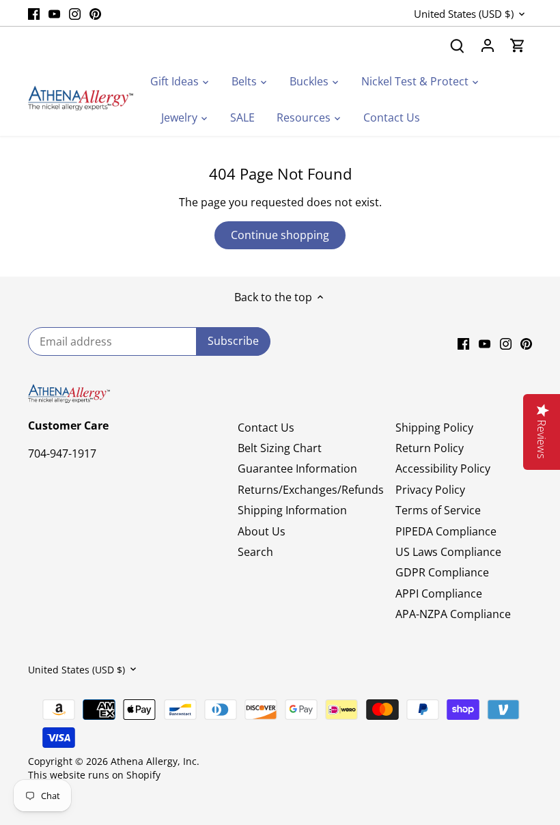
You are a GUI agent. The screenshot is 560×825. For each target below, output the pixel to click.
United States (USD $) (464, 14)
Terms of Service (438, 510)
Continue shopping (280, 234)
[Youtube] (54, 12)
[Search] (458, 45)
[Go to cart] (517, 45)
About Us (261, 531)
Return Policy (429, 448)
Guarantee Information (297, 468)
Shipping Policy (434, 427)
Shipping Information (292, 510)
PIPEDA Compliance (445, 531)
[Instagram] (75, 12)
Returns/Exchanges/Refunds (311, 489)
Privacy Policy (430, 489)
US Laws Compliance (448, 551)
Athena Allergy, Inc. (155, 761)
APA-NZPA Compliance (453, 613)
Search (255, 551)
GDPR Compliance (442, 572)
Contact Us (266, 427)
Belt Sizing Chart (280, 448)
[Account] (488, 45)
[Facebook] (34, 12)
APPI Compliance (438, 593)
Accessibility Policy (442, 468)
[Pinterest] (95, 12)
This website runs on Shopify (94, 774)
